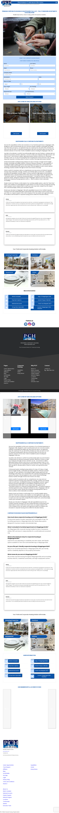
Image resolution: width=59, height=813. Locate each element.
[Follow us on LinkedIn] (31, 735)
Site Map (6, 376)
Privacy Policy (7, 380)
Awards (33, 380)
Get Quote (16, 133)
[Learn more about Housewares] (16, 643)
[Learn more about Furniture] (43, 627)
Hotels (19, 371)
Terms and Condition (9, 381)
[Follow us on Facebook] (27, 735)
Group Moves (20, 373)
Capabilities (20, 370)
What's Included (35, 370)
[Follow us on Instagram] (23, 735)
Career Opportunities (9, 368)
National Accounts (35, 372)
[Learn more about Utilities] (43, 643)
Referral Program (35, 375)
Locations (33, 376)
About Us (33, 368)
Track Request (7, 370)
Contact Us (47, 368)
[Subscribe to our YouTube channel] (36, 735)
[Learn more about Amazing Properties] (16, 627)
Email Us (6, 383)
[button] (25, 54)
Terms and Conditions (8, 781)
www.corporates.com (6, 751)
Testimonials (34, 378)
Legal (5, 378)
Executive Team (35, 381)
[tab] (16, 296)
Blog (5, 373)
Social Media (7, 375)
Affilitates (6, 372)
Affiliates (5, 769)
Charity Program (35, 373)
